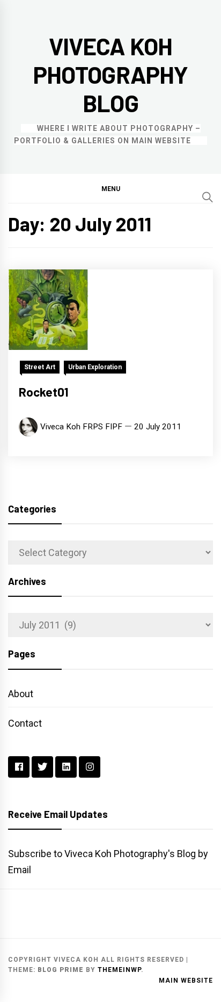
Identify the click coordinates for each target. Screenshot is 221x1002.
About (20, 693)
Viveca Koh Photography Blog (110, 74)
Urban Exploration (95, 367)
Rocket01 (44, 391)
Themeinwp (119, 970)
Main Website (186, 980)
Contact (25, 723)
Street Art (39, 367)
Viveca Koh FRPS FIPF (81, 426)
